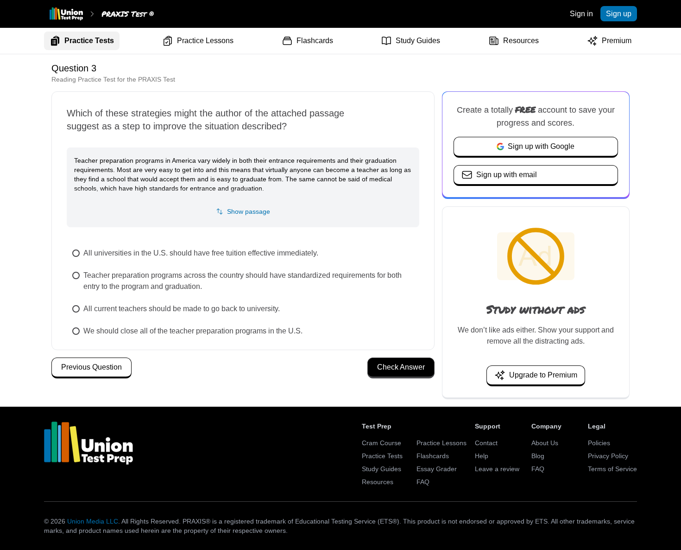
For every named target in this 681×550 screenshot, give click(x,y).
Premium (616, 41)
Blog (537, 456)
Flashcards (314, 41)
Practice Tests (89, 41)
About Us (544, 443)
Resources (521, 41)
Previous (91, 367)
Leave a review (497, 469)
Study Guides (418, 41)
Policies (599, 443)
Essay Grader (436, 469)
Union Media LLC (92, 521)
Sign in (581, 14)
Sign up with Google (541, 146)
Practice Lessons (205, 41)
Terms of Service (612, 469)
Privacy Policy (608, 456)
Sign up (618, 14)
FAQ (422, 482)
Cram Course (381, 443)
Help (481, 456)
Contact (486, 443)
